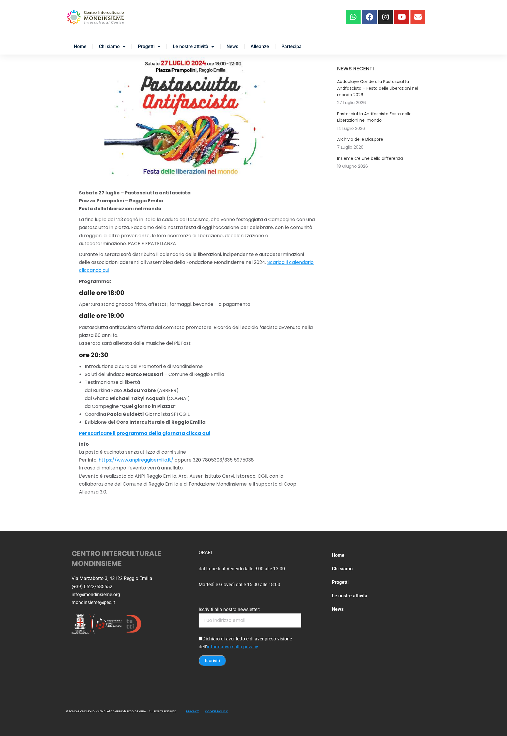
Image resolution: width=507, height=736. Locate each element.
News (232, 46)
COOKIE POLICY (216, 711)
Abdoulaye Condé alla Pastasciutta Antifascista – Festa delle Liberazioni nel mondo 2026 (377, 88)
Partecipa (291, 46)
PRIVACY (192, 711)
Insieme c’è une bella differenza (370, 158)
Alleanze (260, 46)
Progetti (146, 46)
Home (80, 46)
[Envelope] (417, 17)
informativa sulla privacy (232, 646)
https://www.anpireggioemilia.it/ (136, 460)
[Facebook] (369, 17)
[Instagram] (385, 17)
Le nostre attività (190, 46)
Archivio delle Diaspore (360, 139)
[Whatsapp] (353, 17)
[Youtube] (401, 17)
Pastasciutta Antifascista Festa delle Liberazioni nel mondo (374, 117)
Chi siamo (109, 46)
